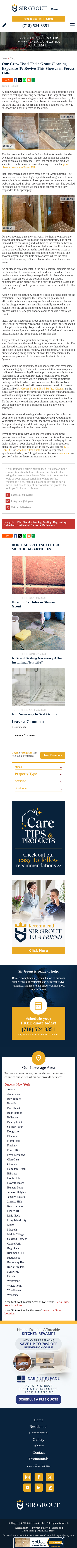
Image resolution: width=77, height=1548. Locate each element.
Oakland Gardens (17, 1238)
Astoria (11, 1089)
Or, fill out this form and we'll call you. (38, 1034)
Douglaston (13, 1131)
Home (5, 58)
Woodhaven (14, 1290)
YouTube (27, 1488)
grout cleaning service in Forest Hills (35, 166)
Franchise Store (45, 1530)
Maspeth (12, 1229)
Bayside (11, 1103)
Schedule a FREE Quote (38, 18)
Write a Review (4, 25)
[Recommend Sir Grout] (38, 917)
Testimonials (38, 1459)
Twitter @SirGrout (21, 507)
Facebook (15, 80)
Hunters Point (15, 1187)
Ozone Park (14, 1243)
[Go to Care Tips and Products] (38, 838)
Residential (23, 525)
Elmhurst (12, 1136)
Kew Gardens (15, 1206)
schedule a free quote (28, 450)
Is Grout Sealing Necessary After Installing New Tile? (37, 660)
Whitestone (13, 1280)
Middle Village (15, 1234)
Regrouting (59, 522)
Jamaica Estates (16, 1196)
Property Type (26, 774)
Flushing (12, 1145)
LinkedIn (39, 1488)
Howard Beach (15, 1182)
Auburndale (14, 1094)
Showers (36, 525)
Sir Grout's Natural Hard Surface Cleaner (40, 388)
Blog (12, 58)
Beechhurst (13, 1108)
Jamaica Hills (14, 1201)
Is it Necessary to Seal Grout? (34, 714)
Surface (21, 788)
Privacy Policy (40, 1527)
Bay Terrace (14, 1098)
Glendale (12, 1164)
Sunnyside (13, 1271)
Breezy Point (14, 1122)
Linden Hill (13, 1210)
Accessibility (21, 1527)
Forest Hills (13, 1150)
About (39, 1446)
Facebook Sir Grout (22, 495)
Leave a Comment (28, 721)
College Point (15, 1126)
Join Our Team (38, 1465)
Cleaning (36, 522)
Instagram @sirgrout (22, 501)
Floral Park (13, 1140)
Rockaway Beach (17, 1262)
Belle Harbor (14, 1112)
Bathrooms (48, 525)
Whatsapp (24, 80)
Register (27, 752)
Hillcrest (12, 1173)
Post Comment (53, 755)
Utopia (11, 1276)
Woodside (12, 1294)
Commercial (38, 1433)
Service (20, 781)
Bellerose (12, 1117)
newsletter (64, 453)
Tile (19, 522)
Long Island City (16, 1220)
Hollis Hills (13, 1178)
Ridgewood (13, 1257)
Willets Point (14, 1285)
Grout (26, 522)
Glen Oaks (13, 1159)
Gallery (38, 1439)
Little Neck (13, 1215)
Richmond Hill (15, 1252)
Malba (10, 1224)
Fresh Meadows (16, 1154)
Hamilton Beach (16, 1168)
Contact (38, 1452)
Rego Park (13, 1248)
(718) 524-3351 (35, 25)
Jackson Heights (16, 1192)
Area (18, 766)
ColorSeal (9, 525)
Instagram (27, 1477)
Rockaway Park (16, 1266)
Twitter (20, 80)
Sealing (47, 522)
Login (15, 752)
